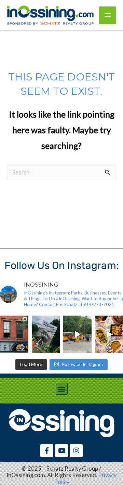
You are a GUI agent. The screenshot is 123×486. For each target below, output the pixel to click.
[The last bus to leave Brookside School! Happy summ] (77, 334)
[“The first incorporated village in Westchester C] (46, 334)
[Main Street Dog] (14, 334)
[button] (62, 389)
